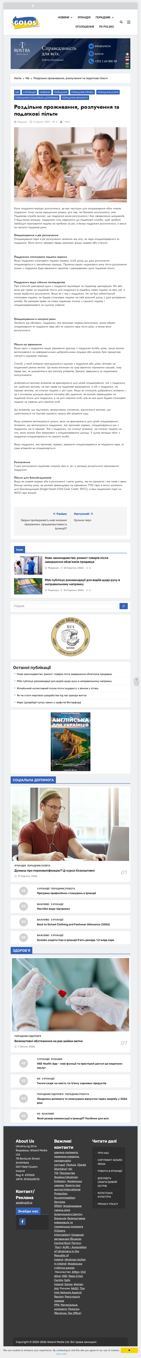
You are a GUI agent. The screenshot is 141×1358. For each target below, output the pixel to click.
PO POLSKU (106, 26)
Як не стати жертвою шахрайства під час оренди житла (51, 695)
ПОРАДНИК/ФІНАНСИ (75, 97)
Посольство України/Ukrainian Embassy (66, 1177)
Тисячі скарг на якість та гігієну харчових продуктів (71, 1083)
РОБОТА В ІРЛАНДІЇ (110, 1171)
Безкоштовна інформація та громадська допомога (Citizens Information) (69, 1226)
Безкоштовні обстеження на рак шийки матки (48, 1041)
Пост (58, 1247)
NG (17, 92)
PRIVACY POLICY (108, 1204)
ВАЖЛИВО (43, 904)
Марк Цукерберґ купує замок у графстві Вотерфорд (49, 702)
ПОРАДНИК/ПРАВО (82, 92)
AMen (75, 1272)
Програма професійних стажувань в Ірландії (66, 893)
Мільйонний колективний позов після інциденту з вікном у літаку (58, 688)
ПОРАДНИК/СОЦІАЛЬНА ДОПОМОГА (36, 97)
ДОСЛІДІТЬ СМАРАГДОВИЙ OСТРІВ (107, 1182)
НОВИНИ (63, 17)
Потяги (76, 1243)
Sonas (68, 1284)
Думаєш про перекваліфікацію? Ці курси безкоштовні (54, 870)
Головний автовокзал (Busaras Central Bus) (69, 1239)
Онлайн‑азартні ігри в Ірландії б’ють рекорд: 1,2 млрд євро (75, 940)
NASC (74, 1288)
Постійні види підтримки (53, 908)
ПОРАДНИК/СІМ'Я (107, 92)
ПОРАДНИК (103, 17)
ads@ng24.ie (24, 1202)
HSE (64, 1276)
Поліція (71, 1164)
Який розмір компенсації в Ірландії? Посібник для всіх (73, 1118)
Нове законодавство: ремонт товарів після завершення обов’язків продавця (64, 674)
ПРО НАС (103, 1153)
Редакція (22, 121)
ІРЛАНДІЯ (84, 17)
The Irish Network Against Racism (69, 1292)
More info (61, 1354)
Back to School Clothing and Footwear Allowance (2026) (73, 924)
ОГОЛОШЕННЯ (84, 26)
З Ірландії (29, 92)
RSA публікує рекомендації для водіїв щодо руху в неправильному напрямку (64, 681)
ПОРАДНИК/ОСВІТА (38, 865)
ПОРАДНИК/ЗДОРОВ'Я (27, 1036)
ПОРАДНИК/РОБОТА (63, 888)
